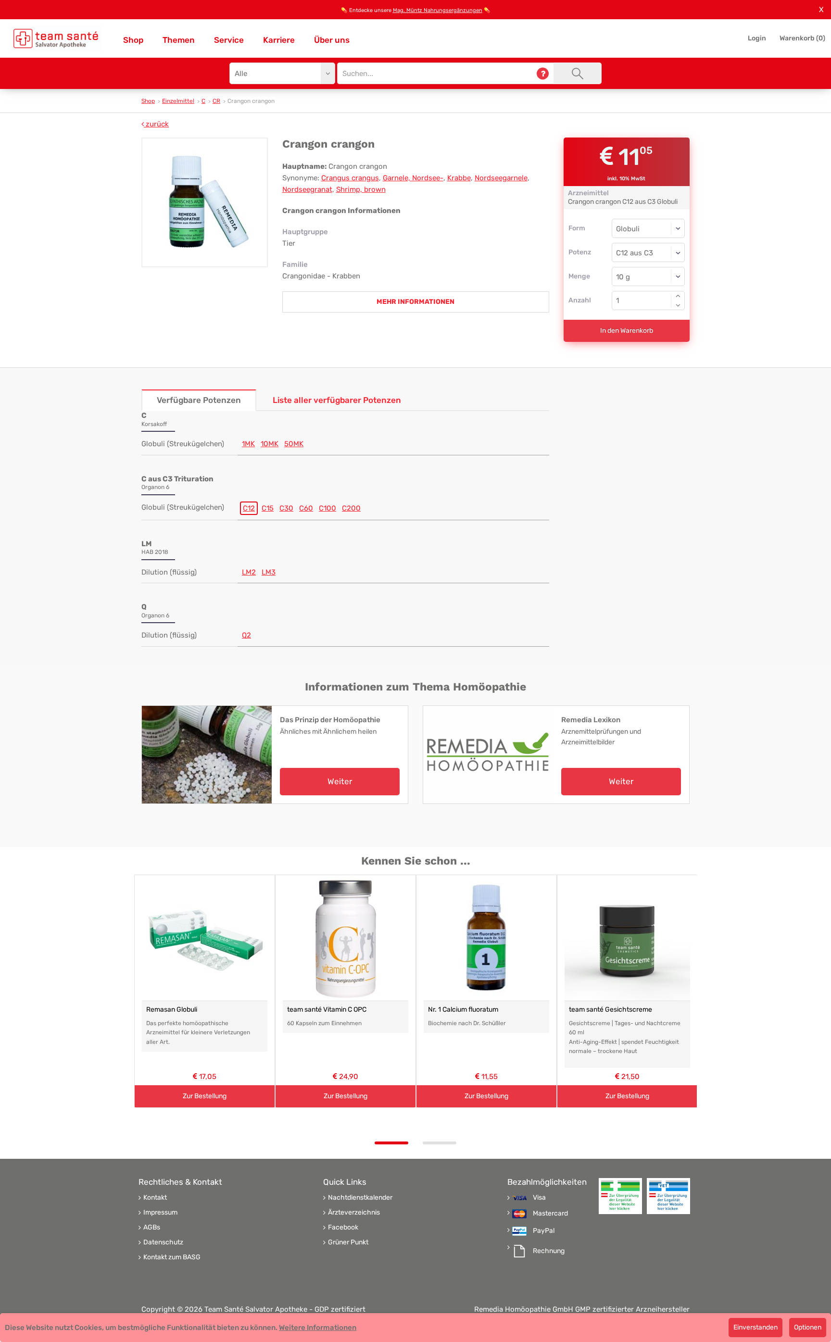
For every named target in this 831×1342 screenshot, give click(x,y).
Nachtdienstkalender (360, 1197)
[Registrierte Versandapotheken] (620, 1196)
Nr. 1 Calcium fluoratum (463, 1009)
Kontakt (155, 1197)
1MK (248, 443)
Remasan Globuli (171, 1009)
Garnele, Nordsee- (413, 178)
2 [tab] (439, 1142)
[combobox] (648, 252)
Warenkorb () (802, 38)
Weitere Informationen (317, 1327)
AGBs (151, 1227)
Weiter (339, 781)
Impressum (160, 1212)
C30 (286, 508)
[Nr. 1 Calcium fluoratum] (486, 938)
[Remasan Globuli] (204, 938)
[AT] (56, 38)
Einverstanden (755, 1327)
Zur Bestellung (205, 1096)
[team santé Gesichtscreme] (627, 938)
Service (229, 40)
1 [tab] (391, 1142)
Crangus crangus (350, 178)
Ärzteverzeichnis (354, 1212)
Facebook (343, 1227)
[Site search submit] (578, 73)
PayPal (543, 1231)
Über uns (332, 40)
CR (216, 101)
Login (757, 38)
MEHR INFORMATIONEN (415, 302)
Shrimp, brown (361, 189)
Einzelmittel (178, 101)
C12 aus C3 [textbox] (634, 253)
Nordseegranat (307, 189)
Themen (179, 40)
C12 (249, 508)
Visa (539, 1197)
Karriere (279, 40)
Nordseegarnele (501, 178)
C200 (351, 508)
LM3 (269, 572)
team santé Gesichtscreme (610, 1009)
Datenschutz (163, 1242)
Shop (133, 40)
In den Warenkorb (626, 330)
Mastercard (550, 1213)
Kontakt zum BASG (172, 1257)
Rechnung (549, 1251)
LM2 (249, 572)
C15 (268, 508)
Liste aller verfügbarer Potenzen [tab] (337, 400)
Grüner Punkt (348, 1242)
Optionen (807, 1327)
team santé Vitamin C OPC (326, 1009)
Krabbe (459, 178)
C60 (306, 508)
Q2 (246, 635)
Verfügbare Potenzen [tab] (199, 400)
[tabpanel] (204, 991)
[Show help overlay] (543, 73)
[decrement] (678, 305)
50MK (293, 443)
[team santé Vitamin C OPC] (345, 938)
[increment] (678, 296)
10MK (269, 443)
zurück (156, 124)
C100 (327, 508)
